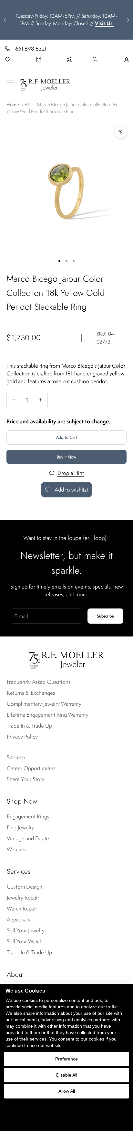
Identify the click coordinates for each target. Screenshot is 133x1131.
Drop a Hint (70, 472)
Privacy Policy (22, 736)
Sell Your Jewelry (26, 930)
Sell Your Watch (25, 941)
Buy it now (66, 457)
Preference (66, 1058)
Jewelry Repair (23, 897)
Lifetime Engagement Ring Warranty (47, 714)
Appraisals (18, 919)
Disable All (66, 1075)
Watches (16, 849)
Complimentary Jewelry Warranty (44, 703)
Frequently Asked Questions (39, 681)
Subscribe (105, 616)
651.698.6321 (30, 48)
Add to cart (66, 437)
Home (12, 104)
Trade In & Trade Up (29, 725)
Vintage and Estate (28, 838)
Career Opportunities (31, 768)
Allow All (66, 1091)
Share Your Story (26, 779)
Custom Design (24, 886)
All (27, 104)
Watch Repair (22, 908)
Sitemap (16, 757)
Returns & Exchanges (31, 692)
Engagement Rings (28, 816)
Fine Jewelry (20, 827)
